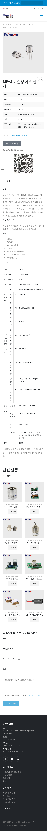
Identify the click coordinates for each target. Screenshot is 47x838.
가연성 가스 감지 (9, 799)
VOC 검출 (6, 796)
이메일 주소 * (8, 648)
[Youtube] (38, 8)
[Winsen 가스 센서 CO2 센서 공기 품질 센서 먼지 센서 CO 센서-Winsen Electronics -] (8, 16)
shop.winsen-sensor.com (32, 3)
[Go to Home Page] (3, 24)
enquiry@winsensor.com (12, 745)
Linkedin (17, 759)
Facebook (5, 759)
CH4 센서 (12, 135)
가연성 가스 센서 (21, 135)
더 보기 (13, 511)
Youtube (11, 759)
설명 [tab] (8, 180)
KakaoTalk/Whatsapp (11, 659)
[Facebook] (34, 8)
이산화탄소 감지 (9, 792)
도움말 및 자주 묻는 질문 (12, 772)
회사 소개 (6, 778)
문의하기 (6, 781)
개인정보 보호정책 (35, 695)
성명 (4, 638)
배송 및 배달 (7, 775)
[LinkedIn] (42, 8)
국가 (4, 669)
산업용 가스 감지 (9, 802)
